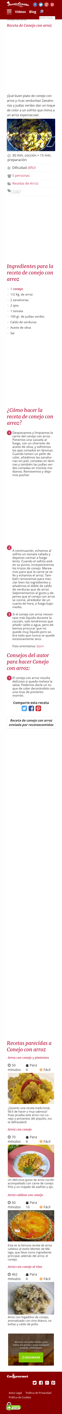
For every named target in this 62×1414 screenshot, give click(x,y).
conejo (18, 289)
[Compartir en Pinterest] (38, 709)
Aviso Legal (16, 1393)
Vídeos (20, 11)
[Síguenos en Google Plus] (47, 1383)
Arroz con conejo (20, 1129)
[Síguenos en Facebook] (35, 5)
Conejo (16, 192)
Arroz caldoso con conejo (25, 1195)
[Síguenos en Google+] (46, 5)
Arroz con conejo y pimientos (28, 1058)
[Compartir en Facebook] (31, 709)
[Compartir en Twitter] (24, 709)
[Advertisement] (31, 59)
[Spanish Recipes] (41, 12)
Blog (32, 11)
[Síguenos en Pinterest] (52, 5)
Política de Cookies (20, 1397)
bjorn (40, 646)
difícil (32, 167)
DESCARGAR (32, 1357)
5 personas (21, 175)
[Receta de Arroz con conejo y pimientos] (31, 1102)
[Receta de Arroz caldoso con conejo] (31, 1240)
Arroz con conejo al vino (25, 1267)
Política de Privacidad (38, 1393)
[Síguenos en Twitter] (41, 5)
